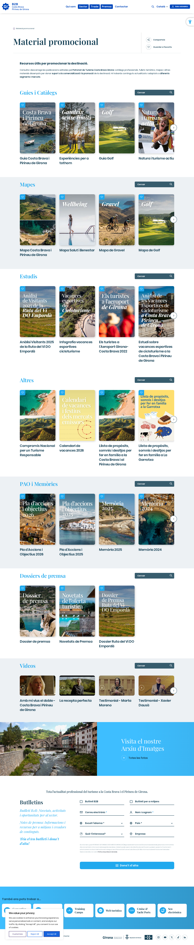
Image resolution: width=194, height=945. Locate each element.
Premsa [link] (107, 6)
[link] (190, 22)
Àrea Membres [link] (181, 6)
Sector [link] (83, 6)
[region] (34, 924)
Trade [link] (94, 6)
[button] (20, 127)
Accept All (51, 934)
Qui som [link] (71, 6)
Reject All (35, 934)
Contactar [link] (121, 6)
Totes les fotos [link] (138, 758)
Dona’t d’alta (129, 865)
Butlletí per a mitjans (147, 801)
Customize (17, 934)
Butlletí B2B (91, 801)
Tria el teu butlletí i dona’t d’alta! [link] (39, 841)
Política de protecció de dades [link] (107, 852)
